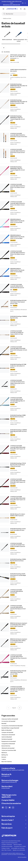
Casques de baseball (7, 732)
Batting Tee (5, 754)
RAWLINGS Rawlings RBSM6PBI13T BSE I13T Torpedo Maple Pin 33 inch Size (17, 169)
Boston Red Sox (6, 746)
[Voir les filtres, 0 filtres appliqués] (4, 48)
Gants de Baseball (7, 737)
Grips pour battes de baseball (10, 719)
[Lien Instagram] (13, 807)
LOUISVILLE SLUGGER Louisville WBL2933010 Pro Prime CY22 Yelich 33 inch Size (17, 204)
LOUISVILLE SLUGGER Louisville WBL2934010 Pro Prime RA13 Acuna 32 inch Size (17, 152)
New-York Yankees (7, 761)
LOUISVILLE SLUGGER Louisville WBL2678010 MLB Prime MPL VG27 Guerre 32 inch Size (17, 448)
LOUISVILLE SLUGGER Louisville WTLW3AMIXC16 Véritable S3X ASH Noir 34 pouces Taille (17, 689)
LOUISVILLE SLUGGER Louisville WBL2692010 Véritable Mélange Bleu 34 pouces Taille (17, 400)
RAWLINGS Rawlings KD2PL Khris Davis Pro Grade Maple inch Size (18, 575)
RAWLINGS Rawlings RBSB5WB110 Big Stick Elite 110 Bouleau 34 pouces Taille (18, 101)
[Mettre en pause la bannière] (22, 3)
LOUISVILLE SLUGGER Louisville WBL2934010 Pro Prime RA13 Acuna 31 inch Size (18, 135)
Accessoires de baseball (8, 721)
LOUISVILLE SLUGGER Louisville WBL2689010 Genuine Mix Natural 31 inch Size (18, 608)
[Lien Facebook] (3, 807)
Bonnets (4, 757)
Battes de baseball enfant (19, 40)
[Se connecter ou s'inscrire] (21, 9)
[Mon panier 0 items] (24, 9)
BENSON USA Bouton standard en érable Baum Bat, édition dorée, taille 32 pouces (18, 624)
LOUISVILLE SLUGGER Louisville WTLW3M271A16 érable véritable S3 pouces (17, 545)
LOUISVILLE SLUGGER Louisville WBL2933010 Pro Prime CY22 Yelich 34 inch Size (17, 253)
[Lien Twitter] (6, 807)
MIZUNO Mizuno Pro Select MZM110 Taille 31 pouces (17, 514)
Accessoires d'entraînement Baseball (12, 725)
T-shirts (4, 759)
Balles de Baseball (7, 730)
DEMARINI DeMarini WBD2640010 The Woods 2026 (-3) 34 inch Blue (17, 237)
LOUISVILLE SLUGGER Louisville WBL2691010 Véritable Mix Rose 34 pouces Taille (18, 657)
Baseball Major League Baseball (10, 728)
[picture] (4, 58)
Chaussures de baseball (8, 734)
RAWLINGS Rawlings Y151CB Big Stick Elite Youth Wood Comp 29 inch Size (18, 465)
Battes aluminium (7, 39)
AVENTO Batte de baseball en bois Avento (18, 70)
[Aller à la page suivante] (20, 708)
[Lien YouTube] (9, 807)
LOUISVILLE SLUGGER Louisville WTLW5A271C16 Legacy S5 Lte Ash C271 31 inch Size (17, 383)
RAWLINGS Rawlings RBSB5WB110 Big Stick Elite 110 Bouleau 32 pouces (18, 85)
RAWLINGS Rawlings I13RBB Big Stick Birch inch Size (18, 416)
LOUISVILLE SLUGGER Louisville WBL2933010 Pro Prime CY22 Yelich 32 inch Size (17, 187)
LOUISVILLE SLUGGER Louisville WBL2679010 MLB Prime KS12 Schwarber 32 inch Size (18, 349)
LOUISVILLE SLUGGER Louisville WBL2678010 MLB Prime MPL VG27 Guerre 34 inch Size (17, 499)
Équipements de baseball (9, 741)
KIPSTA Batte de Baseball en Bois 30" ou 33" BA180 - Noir (18, 55)
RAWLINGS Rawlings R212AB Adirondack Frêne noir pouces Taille (18, 672)
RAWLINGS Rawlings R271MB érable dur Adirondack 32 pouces (18, 366)
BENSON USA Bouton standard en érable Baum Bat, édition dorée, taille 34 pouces (18, 640)
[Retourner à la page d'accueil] (12, 9)
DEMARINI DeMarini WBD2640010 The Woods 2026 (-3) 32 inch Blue (17, 270)
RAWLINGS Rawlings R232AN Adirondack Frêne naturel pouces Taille (18, 302)
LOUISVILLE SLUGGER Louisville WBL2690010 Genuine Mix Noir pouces (17, 286)
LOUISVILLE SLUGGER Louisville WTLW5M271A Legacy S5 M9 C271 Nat (17, 332)
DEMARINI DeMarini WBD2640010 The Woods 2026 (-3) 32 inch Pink (17, 221)
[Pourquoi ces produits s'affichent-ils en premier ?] (2, 52)
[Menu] (3, 9)
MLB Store (4, 752)
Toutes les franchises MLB (9, 750)
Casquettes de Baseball (8, 743)
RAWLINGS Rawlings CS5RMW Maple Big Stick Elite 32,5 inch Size (18, 431)
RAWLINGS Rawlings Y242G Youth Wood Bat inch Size (18, 529)
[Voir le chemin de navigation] (2, 18)
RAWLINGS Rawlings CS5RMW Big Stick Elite (18, 317)
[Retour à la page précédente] (8, 708)
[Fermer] (25, 3)
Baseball (4, 723)
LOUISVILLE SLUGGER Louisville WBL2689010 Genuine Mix (16, 591)
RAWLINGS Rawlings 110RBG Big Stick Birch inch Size (18, 560)
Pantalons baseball (7, 739)
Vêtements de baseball (8, 748)
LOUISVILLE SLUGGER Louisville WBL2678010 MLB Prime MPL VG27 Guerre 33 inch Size (17, 481)
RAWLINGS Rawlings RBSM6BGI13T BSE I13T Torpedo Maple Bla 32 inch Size (17, 118)
